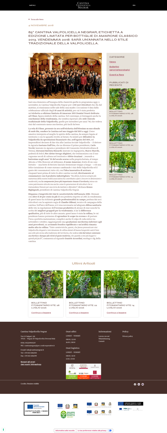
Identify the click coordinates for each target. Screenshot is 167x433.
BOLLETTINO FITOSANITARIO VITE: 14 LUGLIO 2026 (121, 177)
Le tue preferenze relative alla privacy (92, 430)
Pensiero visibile (33, 384)
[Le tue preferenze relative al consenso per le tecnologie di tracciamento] (3, 429)
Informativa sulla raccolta (65, 430)
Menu (32, 5)
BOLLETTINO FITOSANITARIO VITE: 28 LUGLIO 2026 (121, 113)
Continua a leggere (41, 313)
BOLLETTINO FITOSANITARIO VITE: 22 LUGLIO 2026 (121, 145)
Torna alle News (37, 19)
